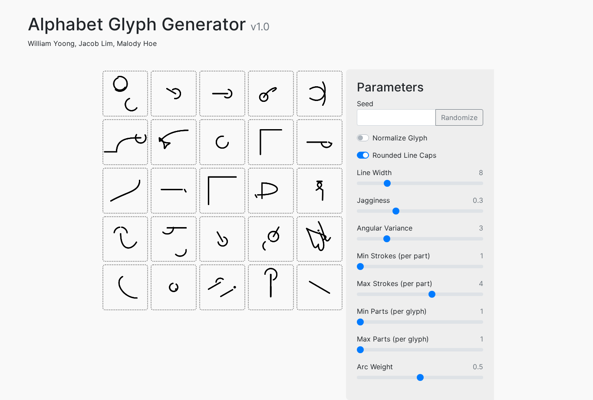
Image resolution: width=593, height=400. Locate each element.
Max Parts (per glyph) (393, 339)
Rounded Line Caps (404, 155)
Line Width (374, 172)
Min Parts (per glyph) (392, 311)
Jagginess (373, 200)
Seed (365, 103)
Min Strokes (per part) (393, 255)
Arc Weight (375, 366)
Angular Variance (384, 228)
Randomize (459, 117)
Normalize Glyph (399, 137)
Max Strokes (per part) (394, 283)
